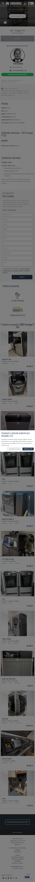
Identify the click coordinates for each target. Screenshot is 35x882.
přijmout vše (28, 449)
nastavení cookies (14, 449)
